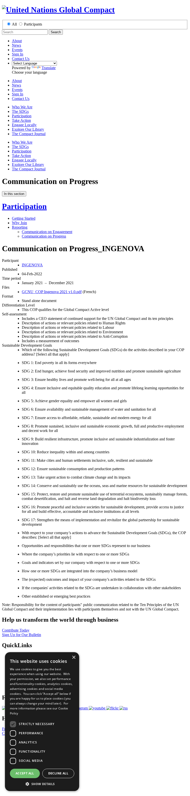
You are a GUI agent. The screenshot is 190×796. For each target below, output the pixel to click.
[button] (42, 783)
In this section (14, 194)
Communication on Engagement (47, 232)
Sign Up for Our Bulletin (21, 635)
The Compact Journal (29, 134)
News (16, 45)
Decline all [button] (58, 773)
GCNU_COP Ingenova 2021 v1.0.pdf (52, 292)
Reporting (19, 227)
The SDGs (20, 111)
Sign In (17, 54)
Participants (33, 24)
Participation (21, 116)
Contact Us (20, 59)
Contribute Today (15, 630)
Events (17, 50)
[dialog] (42, 721)
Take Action (21, 120)
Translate (49, 68)
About (17, 41)
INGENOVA (32, 265)
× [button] (73, 657)
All (14, 24)
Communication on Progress (44, 236)
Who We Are (22, 107)
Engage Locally (24, 125)
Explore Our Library (28, 129)
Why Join (19, 223)
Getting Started (23, 218)
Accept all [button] (25, 773)
